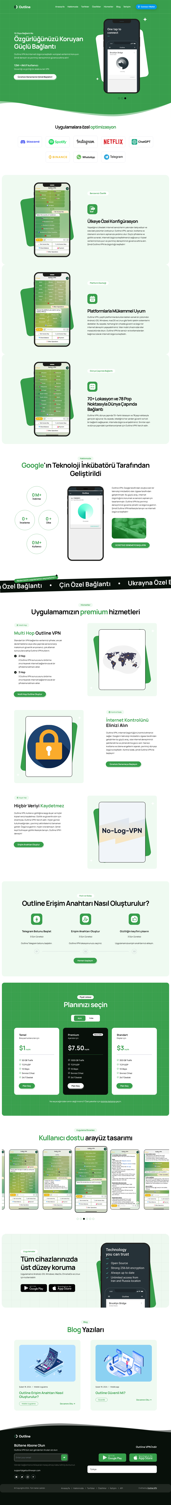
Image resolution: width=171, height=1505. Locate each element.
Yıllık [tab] (91, 1018)
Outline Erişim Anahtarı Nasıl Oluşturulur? (41, 1394)
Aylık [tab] (80, 1018)
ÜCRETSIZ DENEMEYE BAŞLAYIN (130, 545)
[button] (119, 98)
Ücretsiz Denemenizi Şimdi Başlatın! (35, 77)
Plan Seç (27, 1085)
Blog (118, 6)
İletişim (127, 6)
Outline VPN (152, 1488)
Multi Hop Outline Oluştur (30, 694)
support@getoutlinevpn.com (27, 1470)
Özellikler (96, 6)
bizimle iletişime (108, 1101)
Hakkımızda (72, 6)
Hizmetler (108, 6)
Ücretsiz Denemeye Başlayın (123, 764)
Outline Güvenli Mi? (110, 1392)
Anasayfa (59, 6)
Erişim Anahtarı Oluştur (29, 844)
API (121, 1488)
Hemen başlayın (85, 960)
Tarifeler (85, 6)
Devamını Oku (66, 1403)
